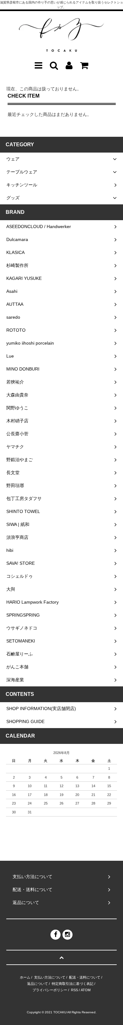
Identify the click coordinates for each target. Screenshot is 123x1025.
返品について (37, 984)
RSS (74, 990)
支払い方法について (49, 977)
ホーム (25, 977)
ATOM (86, 990)
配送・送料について (84, 977)
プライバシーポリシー (49, 990)
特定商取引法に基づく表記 (72, 984)
